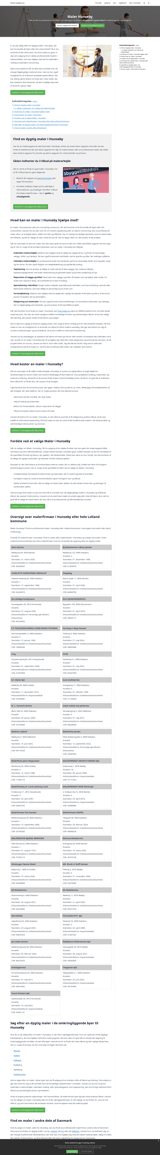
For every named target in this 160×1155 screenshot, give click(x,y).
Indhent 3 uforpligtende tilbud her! (28, 92)
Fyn (114, 3)
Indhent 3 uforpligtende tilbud (92, 25)
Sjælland (122, 3)
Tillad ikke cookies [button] (86, 1151)
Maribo (17, 1050)
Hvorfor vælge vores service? (67, 25)
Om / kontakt (135, 3)
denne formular (44, 178)
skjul (34, 101)
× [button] (158, 1140)
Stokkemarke (20, 1074)
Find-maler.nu (17, 2)
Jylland (107, 3)
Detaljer (99, 1147)
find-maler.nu (64, 311)
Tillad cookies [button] (72, 1151)
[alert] (80, 1147)
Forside (98, 3)
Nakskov (17, 1060)
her (19, 531)
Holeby (17, 1055)
